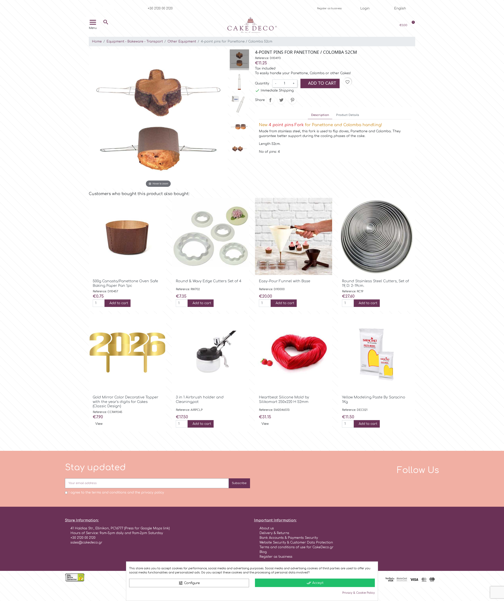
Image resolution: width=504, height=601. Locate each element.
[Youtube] (105, 6)
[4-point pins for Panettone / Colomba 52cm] (239, 59)
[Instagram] (99, 6)
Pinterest (292, 100)
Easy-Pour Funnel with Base (284, 281)
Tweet (281, 100)
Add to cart (321, 83)
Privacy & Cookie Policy (358, 592)
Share (270, 100)
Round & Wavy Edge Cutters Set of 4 (208, 281)
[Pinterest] (112, 6)
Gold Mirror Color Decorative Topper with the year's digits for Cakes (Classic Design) (125, 401)
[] (106, 28)
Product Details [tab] (347, 115)
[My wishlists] (377, 25)
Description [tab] (320, 115)
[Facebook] (92, 6)
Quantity (262, 83)
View (99, 424)
